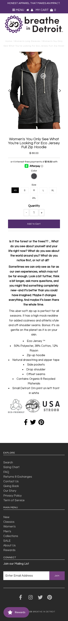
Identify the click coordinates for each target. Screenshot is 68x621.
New (6, 517)
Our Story (9, 490)
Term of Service (14, 500)
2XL (34, 198)
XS (15, 190)
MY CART (46, 10)
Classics (8, 521)
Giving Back (11, 486)
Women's (9, 526)
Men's (7, 531)
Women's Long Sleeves (27, 41)
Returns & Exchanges (17, 476)
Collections (10, 536)
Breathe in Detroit (44, 612)
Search (8, 462)
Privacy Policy (12, 495)
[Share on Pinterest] (41, 423)
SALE (7, 540)
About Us (9, 545)
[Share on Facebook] (26, 423)
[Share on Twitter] (33, 423)
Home (8, 41)
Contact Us (11, 481)
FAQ (6, 472)
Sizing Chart (11, 467)
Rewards (9, 550)
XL (52, 190)
